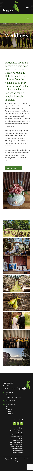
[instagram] (21, 423)
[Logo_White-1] (11, 2)
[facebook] (14, 423)
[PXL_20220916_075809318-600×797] (23, 382)
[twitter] (18, 423)
